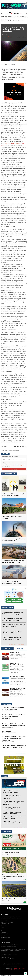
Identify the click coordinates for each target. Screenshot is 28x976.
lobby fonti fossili (15, 450)
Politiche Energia (21, 16)
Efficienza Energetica (5, 937)
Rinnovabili (4, 16)
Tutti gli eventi (20, 753)
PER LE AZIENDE (5, 942)
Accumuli (3, 935)
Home (2, 19)
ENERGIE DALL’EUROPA (17, 676)
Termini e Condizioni (15, 969)
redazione (15, 966)
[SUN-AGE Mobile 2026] (14, 91)
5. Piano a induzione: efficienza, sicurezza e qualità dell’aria (12, 812)
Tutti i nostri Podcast (19, 827)
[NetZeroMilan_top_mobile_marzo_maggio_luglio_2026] (14, 5)
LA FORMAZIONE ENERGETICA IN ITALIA (16, 664)
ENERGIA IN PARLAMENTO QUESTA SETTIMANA (18, 689)
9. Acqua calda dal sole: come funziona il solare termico (11, 791)
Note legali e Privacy (17, 968)
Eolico (2, 939)
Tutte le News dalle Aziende (16, 644)
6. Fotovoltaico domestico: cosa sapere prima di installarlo (12, 808)
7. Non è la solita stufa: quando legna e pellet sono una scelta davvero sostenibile (13, 803)
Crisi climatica (8, 19)
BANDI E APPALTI (15, 652)
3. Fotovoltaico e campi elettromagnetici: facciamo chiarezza (13, 822)
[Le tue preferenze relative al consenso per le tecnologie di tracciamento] (25, 973)
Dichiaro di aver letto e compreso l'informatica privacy (14, 463)
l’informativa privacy (18, 465)
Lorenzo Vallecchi (7, 37)
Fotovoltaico (12, 16)
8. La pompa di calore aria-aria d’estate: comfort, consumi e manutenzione (12, 797)
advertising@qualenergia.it (10, 946)
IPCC (10, 450)
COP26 (6, 450)
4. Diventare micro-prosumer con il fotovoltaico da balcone (13, 817)
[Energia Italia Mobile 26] (14, 596)
